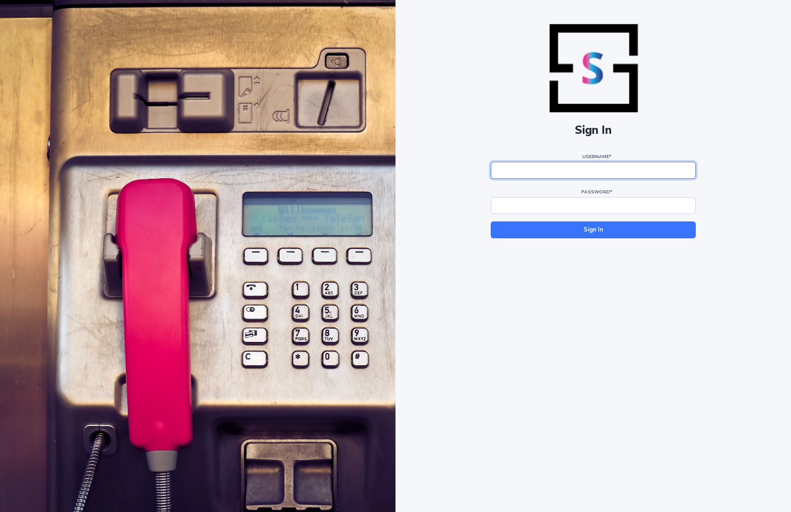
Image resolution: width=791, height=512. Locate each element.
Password (596, 192)
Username (597, 157)
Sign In (593, 230)
